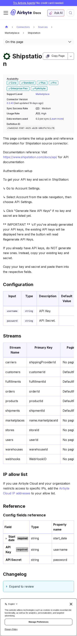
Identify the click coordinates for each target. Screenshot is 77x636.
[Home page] (6, 27)
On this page (14, 42)
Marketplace (43, 94)
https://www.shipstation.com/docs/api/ (30, 157)
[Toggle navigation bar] (6, 13)
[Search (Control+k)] (70, 12)
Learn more (56, 118)
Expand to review (21, 586)
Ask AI (58, 13)
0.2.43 (10, 103)
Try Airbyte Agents (24, 3)
